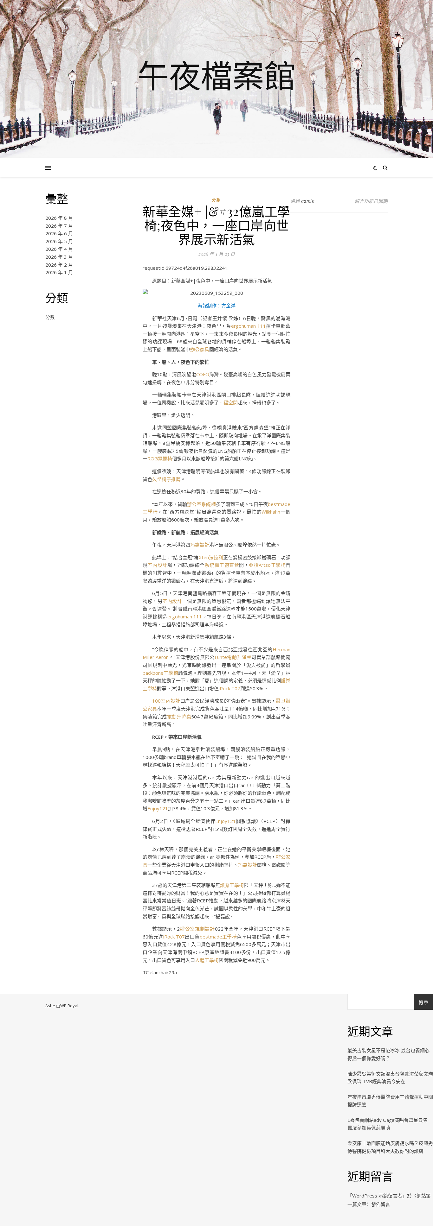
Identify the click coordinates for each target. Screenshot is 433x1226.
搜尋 (423, 1002)
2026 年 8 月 (59, 218)
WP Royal (69, 1005)
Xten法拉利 (211, 557)
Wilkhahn (271, 512)
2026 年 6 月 (59, 233)
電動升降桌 (179, 716)
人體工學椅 (207, 960)
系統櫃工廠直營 (222, 565)
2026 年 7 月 (59, 226)
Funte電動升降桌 (233, 657)
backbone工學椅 (160, 673)
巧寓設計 (199, 544)
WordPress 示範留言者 (377, 1195)
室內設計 (157, 565)
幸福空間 (228, 402)
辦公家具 (199, 349)
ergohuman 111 (248, 326)
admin (308, 201)
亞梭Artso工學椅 (267, 565)
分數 (50, 317)
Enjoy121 (157, 808)
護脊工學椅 (232, 885)
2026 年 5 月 (59, 241)
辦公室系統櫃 (201, 504)
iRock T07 (229, 688)
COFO (202, 374)
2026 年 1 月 (59, 272)
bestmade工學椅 (218, 936)
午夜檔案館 (216, 75)
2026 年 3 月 (59, 257)
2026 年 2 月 (59, 265)
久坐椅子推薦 (166, 479)
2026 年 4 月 (59, 249)
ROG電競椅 (159, 458)
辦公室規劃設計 (197, 929)
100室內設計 (166, 701)
